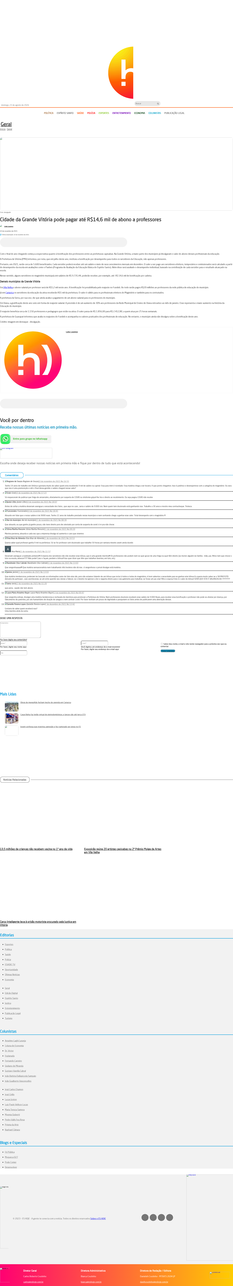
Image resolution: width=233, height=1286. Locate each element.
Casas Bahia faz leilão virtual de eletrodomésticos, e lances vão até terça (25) (53, 714)
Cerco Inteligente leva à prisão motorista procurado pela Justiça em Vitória (38, 923)
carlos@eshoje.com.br (33, 1282)
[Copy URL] (67, 241)
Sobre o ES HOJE (98, 1218)
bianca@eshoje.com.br (91, 1282)
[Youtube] (161, 1217)
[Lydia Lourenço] (2, 226)
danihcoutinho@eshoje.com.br (154, 1282)
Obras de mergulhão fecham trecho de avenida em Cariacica (45, 702)
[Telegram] (58, 241)
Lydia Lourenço (8, 226)
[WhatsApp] (50, 241)
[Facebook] (32, 241)
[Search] (158, 103)
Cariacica (10, 292)
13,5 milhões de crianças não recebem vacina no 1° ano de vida (36, 849)
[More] (76, 241)
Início (3, 129)
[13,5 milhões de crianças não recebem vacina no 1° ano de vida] (39, 813)
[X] (41, 241)
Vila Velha (8, 287)
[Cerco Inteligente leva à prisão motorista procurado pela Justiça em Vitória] (39, 886)
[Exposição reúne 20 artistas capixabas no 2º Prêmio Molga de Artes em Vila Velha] (123, 813)
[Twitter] (169, 1217)
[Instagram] (145, 1217)
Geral (6, 124)
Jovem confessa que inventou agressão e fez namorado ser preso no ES (50, 726)
